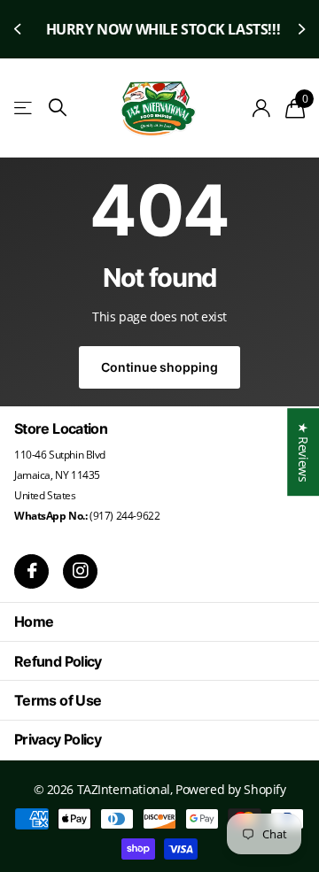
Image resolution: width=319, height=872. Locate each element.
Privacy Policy (57, 739)
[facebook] (31, 571)
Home (33, 621)
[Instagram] (80, 571)
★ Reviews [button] (303, 452)
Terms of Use (57, 700)
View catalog (24, 108)
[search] (57, 107)
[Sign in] (262, 108)
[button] (19, 29)
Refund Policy (58, 661)
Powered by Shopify (230, 789)
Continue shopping (159, 366)
